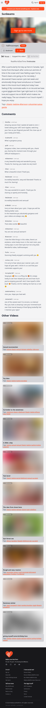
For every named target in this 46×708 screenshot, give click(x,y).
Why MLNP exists (10, 686)
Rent (21, 50)
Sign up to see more (23, 30)
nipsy (4, 414)
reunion (15, 572)
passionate (10, 572)
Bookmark (9, 50)
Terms (25, 694)
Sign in (36, 2)
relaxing (24, 510)
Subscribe (8, 675)
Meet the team (9, 689)
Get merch (8, 680)
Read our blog (9, 691)
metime (16, 104)
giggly (8, 605)
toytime (18, 381)
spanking (24, 605)
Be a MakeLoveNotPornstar (30, 677)
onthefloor (29, 349)
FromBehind (20, 574)
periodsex (24, 381)
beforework (32, 572)
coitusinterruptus (35, 104)
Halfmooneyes (12, 45)
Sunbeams (8, 14)
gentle (4, 107)
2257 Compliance (28, 686)
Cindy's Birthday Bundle (11, 677)
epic (30, 541)
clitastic (9, 104)
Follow (23, 46)
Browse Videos (27, 672)
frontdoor (14, 574)
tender (8, 414)
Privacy (25, 691)
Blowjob (39, 605)
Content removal (28, 696)
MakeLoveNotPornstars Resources (32, 680)
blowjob (20, 541)
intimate (23, 349)
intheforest (10, 412)
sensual (18, 349)
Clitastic (27, 412)
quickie (19, 638)
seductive (6, 447)
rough (20, 572)
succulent (35, 478)
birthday (9, 638)
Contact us (8, 694)
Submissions (27, 689)
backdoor (14, 541)
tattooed (23, 638)
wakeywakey (7, 574)
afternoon (23, 104)
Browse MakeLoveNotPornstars (31, 675)
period (18, 478)
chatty (19, 605)
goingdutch (13, 605)
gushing (33, 445)
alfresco (37, 412)
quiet (28, 510)
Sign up (7, 672)
